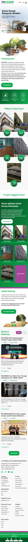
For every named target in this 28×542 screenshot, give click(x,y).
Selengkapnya (7, 85)
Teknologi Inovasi (5, 485)
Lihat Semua (14, 453)
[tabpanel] (14, 392)
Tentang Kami (4, 480)
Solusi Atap (18, 486)
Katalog (17, 513)
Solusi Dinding (18, 480)
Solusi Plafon (18, 478)
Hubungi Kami (4, 491)
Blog (2, 523)
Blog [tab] (24, 332)
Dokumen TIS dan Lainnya (19, 511)
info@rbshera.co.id (9, 469)
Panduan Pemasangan (20, 488)
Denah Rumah (18, 508)
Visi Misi (3, 484)
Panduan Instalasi (19, 515)
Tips (2, 527)
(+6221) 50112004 (9, 467)
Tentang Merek (5, 482)
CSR (2, 525)
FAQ (2, 493)
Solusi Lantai (18, 482)
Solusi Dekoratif (19, 484)
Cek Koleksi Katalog (8, 311)
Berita (2, 521)
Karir (2, 495)
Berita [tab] (18, 332)
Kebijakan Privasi (5, 500)
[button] (8, 32)
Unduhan (17, 506)
